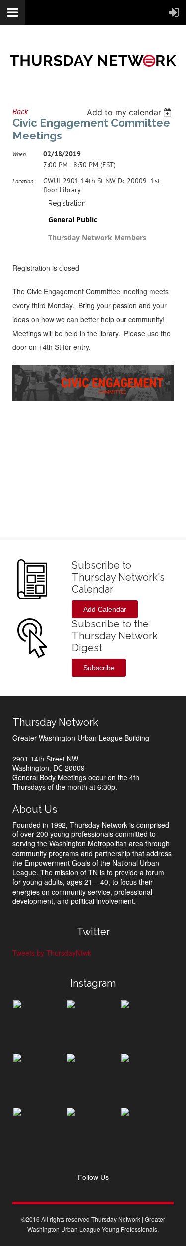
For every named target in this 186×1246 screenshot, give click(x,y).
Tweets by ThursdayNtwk (51, 953)
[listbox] (130, 112)
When (19, 154)
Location (22, 181)
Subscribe (99, 668)
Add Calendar (104, 609)
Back (20, 111)
